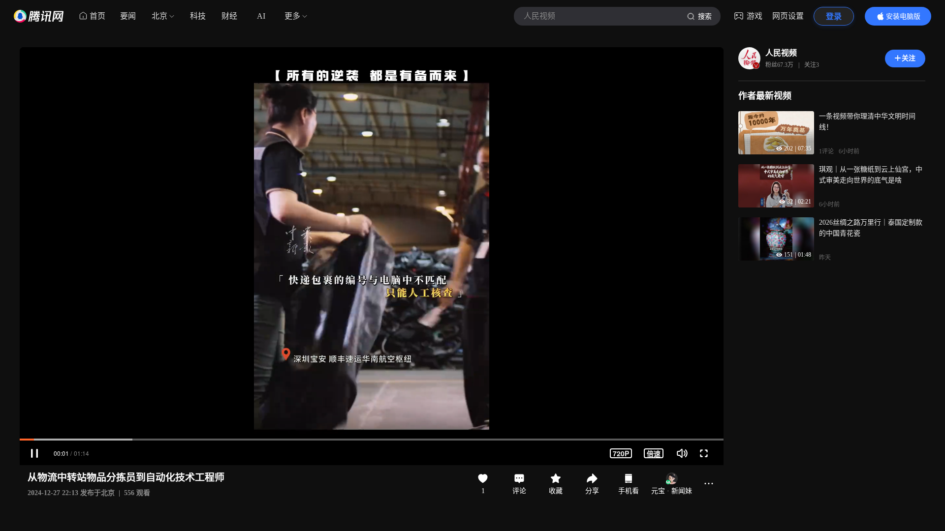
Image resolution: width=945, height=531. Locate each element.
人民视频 (781, 53)
